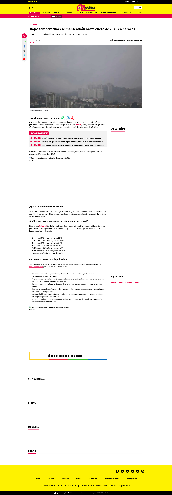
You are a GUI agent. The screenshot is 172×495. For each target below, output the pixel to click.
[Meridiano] (86, 7)
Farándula (65, 479)
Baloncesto (93, 479)
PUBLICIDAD (126, 485)
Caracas (139, 283)
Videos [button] (139, 13)
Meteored (43, 226)
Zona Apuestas (131, 479)
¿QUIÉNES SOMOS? (102, 485)
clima (113, 283)
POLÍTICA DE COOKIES (87, 485)
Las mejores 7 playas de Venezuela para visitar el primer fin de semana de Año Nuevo (72, 142)
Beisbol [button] (46, 13)
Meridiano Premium (112, 479)
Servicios (33, 24)
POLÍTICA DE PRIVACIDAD (69, 485)
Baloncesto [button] (91, 13)
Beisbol (38, 479)
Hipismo (51, 479)
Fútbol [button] (79, 13)
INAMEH (78, 125)
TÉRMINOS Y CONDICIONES (50, 485)
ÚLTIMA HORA (34, 13)
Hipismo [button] (57, 13)
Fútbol (78, 479)
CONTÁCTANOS (115, 485)
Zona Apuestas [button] (125, 13)
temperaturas (125, 283)
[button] (24, 42)
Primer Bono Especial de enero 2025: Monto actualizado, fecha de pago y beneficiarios (73, 145)
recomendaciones (36, 267)
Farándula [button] (68, 13)
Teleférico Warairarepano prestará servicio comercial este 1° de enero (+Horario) (71, 138)
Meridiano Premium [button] (108, 13)
